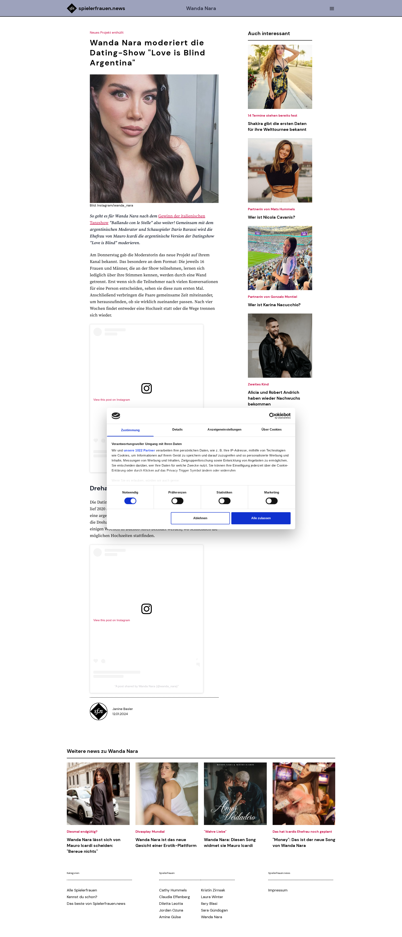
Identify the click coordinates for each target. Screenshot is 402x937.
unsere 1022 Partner (139, 450)
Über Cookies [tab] (272, 429)
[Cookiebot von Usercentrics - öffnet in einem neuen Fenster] (272, 416)
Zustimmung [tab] (130, 430)
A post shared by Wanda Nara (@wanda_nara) (147, 686)
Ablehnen (200, 518)
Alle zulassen (261, 518)
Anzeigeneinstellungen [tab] (224, 429)
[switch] (177, 500)
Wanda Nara (201, 8)
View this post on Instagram (111, 399)
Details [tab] (177, 429)
